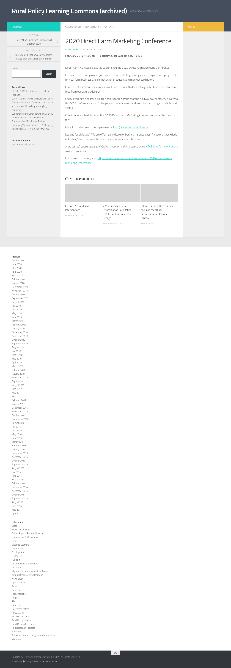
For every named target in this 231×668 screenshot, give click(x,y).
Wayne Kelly (75, 49)
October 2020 (18, 260)
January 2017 (18, 404)
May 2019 (17, 313)
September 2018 (20, 343)
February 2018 (19, 370)
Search (15, 68)
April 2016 (17, 438)
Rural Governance (20, 616)
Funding (16, 559)
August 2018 (18, 347)
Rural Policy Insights (21, 620)
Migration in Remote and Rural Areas (30, 571)
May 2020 (17, 268)
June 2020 (17, 264)
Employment (18, 552)
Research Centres (20, 609)
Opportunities (18, 582)
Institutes (16, 567)
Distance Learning (20, 544)
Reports (16, 605)
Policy (14, 586)
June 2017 (17, 389)
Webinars (16, 639)
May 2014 (17, 509)
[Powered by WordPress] (24, 661)
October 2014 (18, 494)
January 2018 (18, 373)
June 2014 (17, 506)
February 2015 (19, 483)
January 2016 (18, 449)
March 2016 (17, 441)
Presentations (19, 593)
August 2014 (18, 502)
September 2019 (20, 298)
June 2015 (17, 475)
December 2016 (20, 407)
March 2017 (17, 396)
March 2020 (17, 275)
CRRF (14, 541)
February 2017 (19, 400)
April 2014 (17, 513)
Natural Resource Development (27, 575)
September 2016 (20, 419)
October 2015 (18, 460)
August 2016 (18, 423)
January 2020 (18, 283)
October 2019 (18, 294)
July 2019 (16, 305)
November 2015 (20, 457)
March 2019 (17, 321)
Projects (16, 597)
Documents (17, 548)
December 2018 (20, 332)
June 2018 (17, 355)
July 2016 (16, 426)
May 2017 (17, 392)
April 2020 (17, 271)
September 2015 (20, 464)
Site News (17, 631)
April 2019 (17, 317)
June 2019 (17, 309)
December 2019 (20, 287)
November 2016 (20, 411)
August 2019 (18, 302)
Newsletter (17, 578)
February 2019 (19, 324)
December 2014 (20, 487)
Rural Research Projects (23, 627)
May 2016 (17, 434)
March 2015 (17, 479)
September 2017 (20, 381)
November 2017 (20, 377)
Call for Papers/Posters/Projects (27, 533)
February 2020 (19, 279)
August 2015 (18, 468)
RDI (13, 601)
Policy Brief (17, 590)
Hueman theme (50, 661)
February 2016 (19, 445)
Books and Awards (21, 529)
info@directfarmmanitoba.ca (131, 127)
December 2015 (20, 453)
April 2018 (17, 362)
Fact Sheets (17, 556)
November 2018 (20, 336)
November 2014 (20, 491)
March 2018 (17, 366)
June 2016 (17, 430)
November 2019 (20, 290)
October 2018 (18, 339)
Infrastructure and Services (25, 563)
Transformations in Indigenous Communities (33, 635)
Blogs (14, 525)
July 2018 (16, 351)
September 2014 (20, 498)
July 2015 (16, 472)
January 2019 (18, 328)
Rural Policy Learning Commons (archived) (69, 11)
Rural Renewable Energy (24, 624)
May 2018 (17, 358)
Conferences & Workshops (82, 26)
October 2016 (18, 415)
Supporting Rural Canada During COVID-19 (32, 113)
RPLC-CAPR (108, 26)
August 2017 (18, 385)
